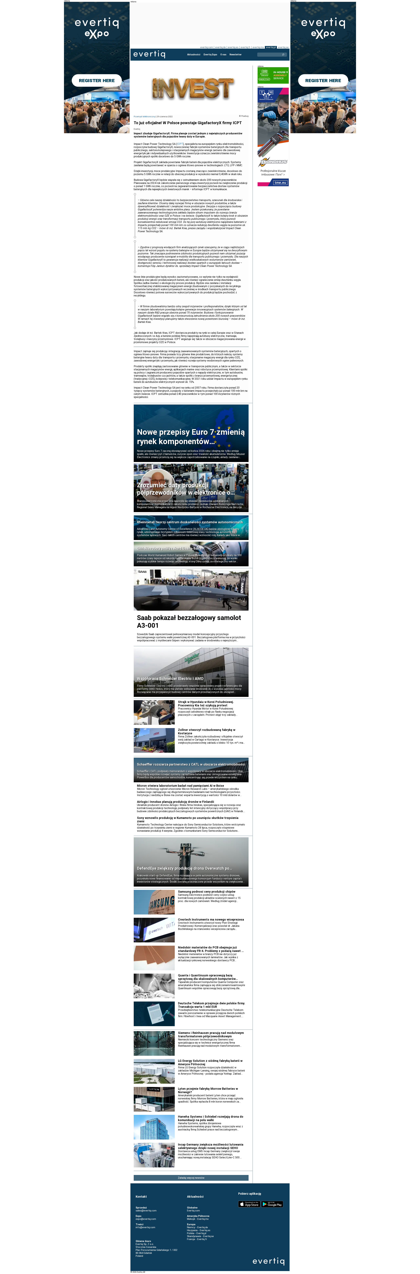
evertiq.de (220, 47)
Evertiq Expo (210, 54)
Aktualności (193, 54)
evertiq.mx (258, 47)
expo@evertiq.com (146, 1219)
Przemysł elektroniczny (144, 116)
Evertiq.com (193, 1210)
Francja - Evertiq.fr (197, 1239)
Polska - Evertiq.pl (196, 1233)
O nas (223, 54)
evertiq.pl (271, 47)
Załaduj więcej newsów (191, 1177)
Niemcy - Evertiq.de (197, 1227)
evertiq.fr (245, 47)
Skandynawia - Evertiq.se (200, 1236)
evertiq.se (283, 47)
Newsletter (236, 54)
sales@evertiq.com (146, 1210)
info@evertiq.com (145, 1227)
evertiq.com (206, 47)
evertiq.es (233, 47)
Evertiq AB (149, 54)
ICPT (180, 144)
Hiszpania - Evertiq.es (198, 1230)
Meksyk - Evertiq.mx (198, 1219)
